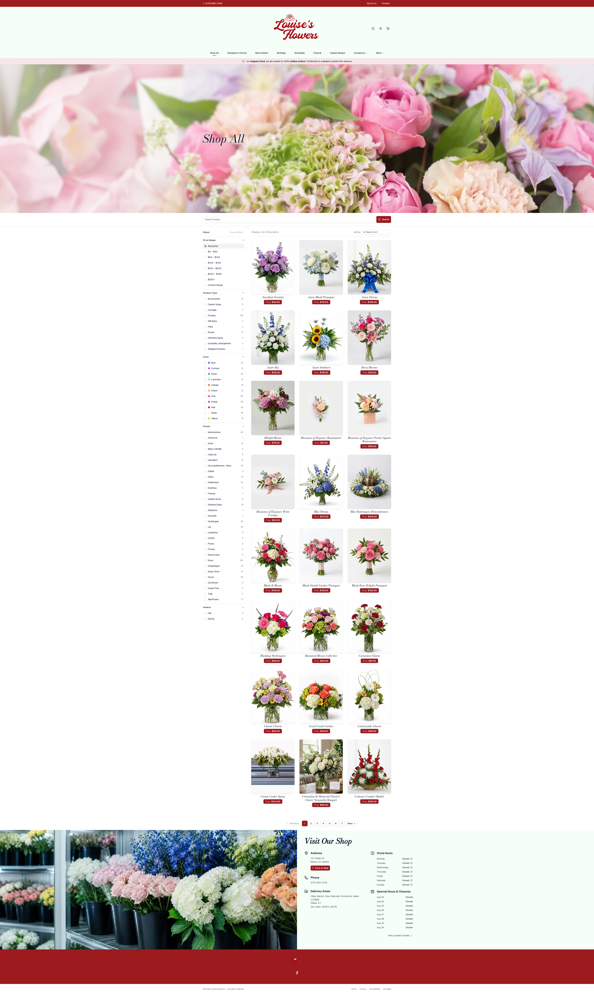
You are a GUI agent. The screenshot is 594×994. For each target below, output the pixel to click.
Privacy (363, 989)
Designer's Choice (237, 53)
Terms (354, 989)
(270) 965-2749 (213, 3)
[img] (411, 859)
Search (385, 219)
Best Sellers (261, 53)
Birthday (281, 53)
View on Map (321, 868)
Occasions (359, 53)
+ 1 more (315, 899)
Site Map (387, 989)
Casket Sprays (337, 53)
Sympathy (299, 53)
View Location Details (399, 935)
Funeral (317, 53)
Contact (385, 3)
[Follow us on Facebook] (297, 973)
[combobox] (376, 232)
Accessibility (374, 989)
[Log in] (380, 28)
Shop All (214, 53)
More (379, 53)
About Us (372, 3)
